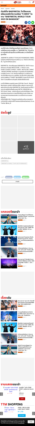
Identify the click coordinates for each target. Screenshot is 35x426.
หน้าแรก (2, 8)
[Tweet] (29, 22)
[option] (17, 393)
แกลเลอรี (12, 8)
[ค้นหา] (29, 2)
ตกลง (31, 421)
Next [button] (33, 394)
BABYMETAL (5, 161)
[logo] (17, 2)
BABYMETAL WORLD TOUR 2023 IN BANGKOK (14, 163)
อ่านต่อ (17, 182)
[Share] (26, 22)
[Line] (32, 22)
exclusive (7, 8)
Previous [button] (1, 394)
